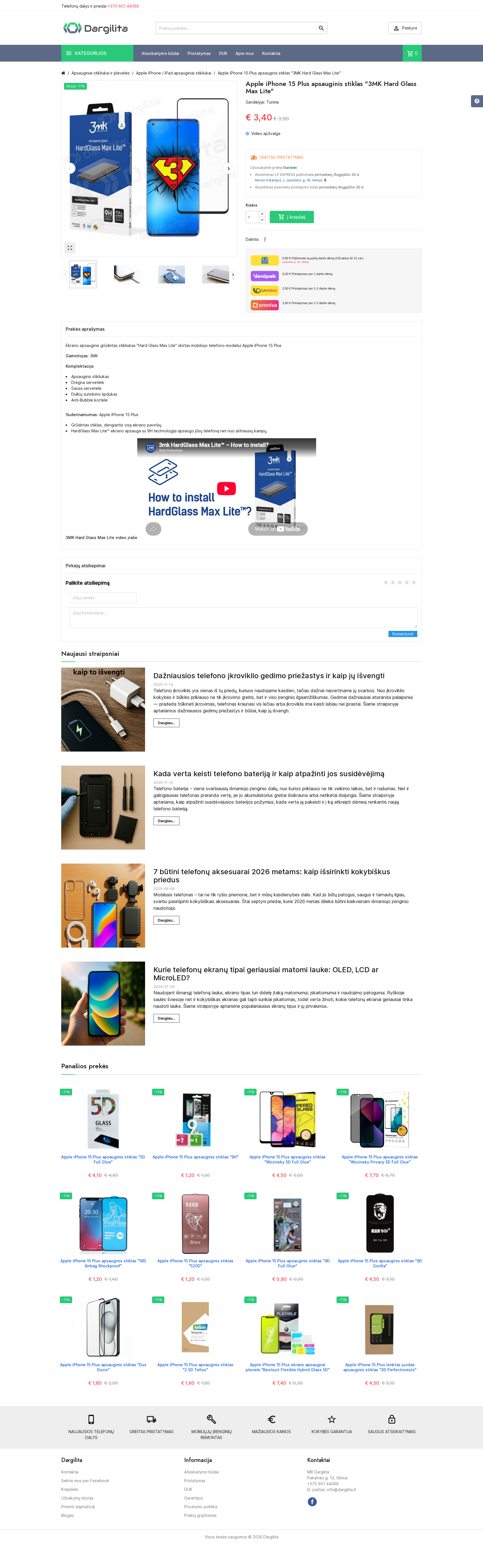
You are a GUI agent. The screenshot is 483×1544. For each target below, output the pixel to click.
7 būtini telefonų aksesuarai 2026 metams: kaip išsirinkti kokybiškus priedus (271, 875)
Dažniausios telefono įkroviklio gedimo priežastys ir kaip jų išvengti (269, 675)
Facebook (265, 239)
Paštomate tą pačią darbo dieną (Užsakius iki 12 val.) (323, 260)
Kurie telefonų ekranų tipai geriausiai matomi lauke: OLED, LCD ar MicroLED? (265, 973)
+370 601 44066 (123, 6)
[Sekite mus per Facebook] (312, 1502)
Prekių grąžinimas (200, 1515)
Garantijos (193, 1498)
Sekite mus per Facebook (85, 1480)
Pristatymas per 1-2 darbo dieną (308, 288)
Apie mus (245, 53)
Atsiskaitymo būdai (160, 53)
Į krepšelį (292, 217)
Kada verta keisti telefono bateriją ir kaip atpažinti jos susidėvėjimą (269, 773)
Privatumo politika (200, 1506)
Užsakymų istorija (77, 1498)
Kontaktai (271, 53)
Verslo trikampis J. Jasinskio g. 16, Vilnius (289, 180)
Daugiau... (166, 722)
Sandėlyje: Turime (262, 102)
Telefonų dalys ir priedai (100, 6)
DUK (223, 53)
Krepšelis (69, 1489)
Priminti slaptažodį (78, 1506)
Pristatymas (199, 53)
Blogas (67, 1515)
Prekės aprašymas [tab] (85, 329)
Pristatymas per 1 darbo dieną (307, 274)
